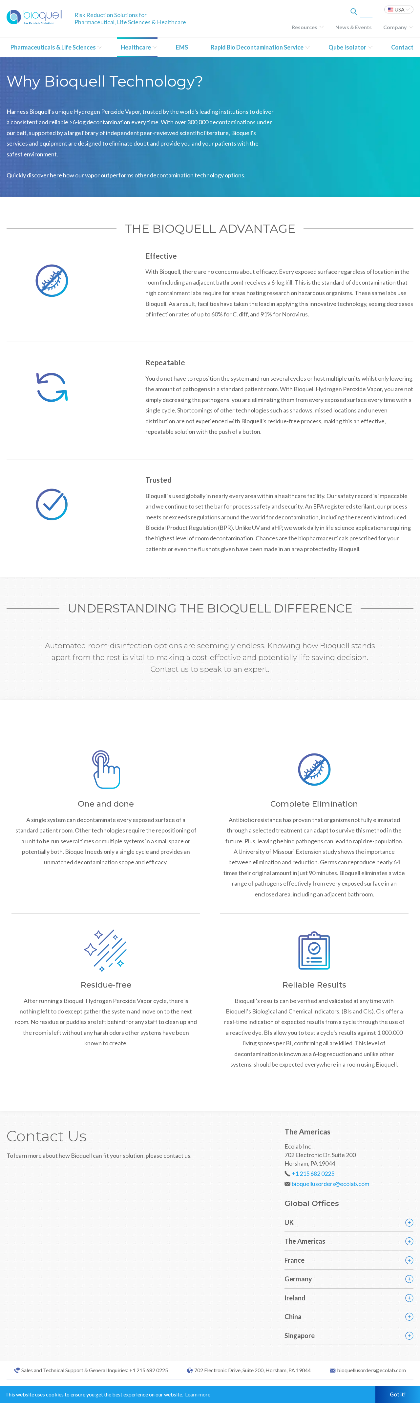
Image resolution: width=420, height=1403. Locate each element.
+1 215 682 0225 (313, 1173)
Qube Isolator (347, 47)
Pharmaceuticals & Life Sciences (53, 47)
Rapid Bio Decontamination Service (257, 47)
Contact (402, 47)
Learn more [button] (197, 1394)
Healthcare (136, 47)
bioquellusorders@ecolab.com (330, 1183)
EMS (182, 47)
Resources (304, 27)
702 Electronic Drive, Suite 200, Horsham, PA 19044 (252, 1370)
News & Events (353, 27)
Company (395, 27)
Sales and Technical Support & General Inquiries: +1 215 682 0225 (94, 1370)
